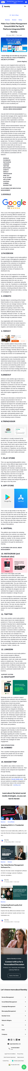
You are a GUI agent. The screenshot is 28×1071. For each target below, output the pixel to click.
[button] (25, 6)
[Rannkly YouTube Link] (19, 1040)
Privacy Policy (20, 1053)
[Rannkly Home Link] (6, 6)
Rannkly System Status (18, 1061)
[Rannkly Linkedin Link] (16, 1040)
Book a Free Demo (14, 975)
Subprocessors (20, 1057)
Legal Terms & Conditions (10, 1053)
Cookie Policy (6, 1060)
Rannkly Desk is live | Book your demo (15, 2)
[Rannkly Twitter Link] (14, 1040)
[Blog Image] (14, 812)
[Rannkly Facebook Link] (9, 1040)
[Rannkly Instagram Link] (11, 1040)
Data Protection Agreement (10, 1057)
